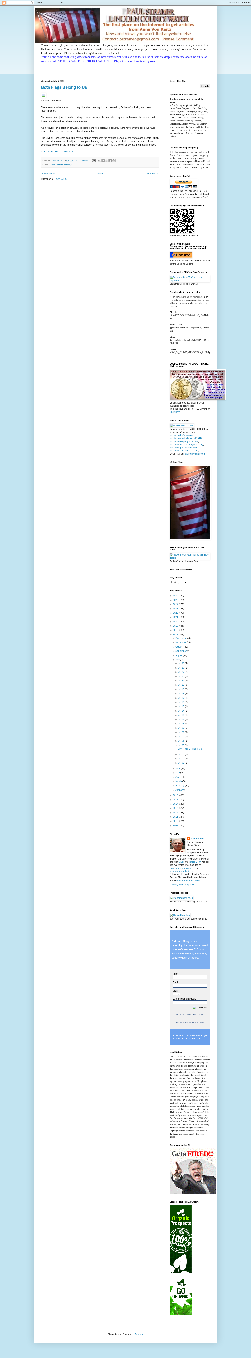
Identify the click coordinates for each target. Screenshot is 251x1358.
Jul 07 (181, 736)
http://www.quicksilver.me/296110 (186, 438)
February (180, 785)
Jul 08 (181, 732)
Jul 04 (181, 754)
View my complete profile (182, 884)
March (178, 781)
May (177, 772)
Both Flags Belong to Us (64, 87)
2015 (176, 799)
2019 (176, 626)
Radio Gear (194, 862)
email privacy (197, 1014)
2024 (176, 604)
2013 (176, 808)
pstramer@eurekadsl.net (182, 871)
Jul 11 (181, 723)
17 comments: (82, 160)
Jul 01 (181, 763)
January (179, 790)
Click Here (175, 412)
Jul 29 (181, 667)
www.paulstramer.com (180, 868)
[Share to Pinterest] (114, 160)
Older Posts (152, 173)
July (177, 659)
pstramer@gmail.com (194, 453)
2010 (176, 821)
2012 (176, 812)
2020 (176, 621)
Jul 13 (181, 715)
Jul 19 (181, 689)
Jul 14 (181, 711)
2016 (176, 795)
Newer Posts (48, 173)
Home (100, 173)
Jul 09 (181, 728)
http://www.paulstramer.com (183, 447)
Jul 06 (181, 741)
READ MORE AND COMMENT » (57, 151)
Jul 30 (181, 663)
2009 (176, 825)
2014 (176, 804)
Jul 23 (181, 685)
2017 (176, 634)
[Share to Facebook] (110, 160)
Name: (176, 973)
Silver (181, 862)
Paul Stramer (198, 838)
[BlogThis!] (103, 160)
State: (175, 991)
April (178, 777)
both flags (68, 165)
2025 (176, 600)
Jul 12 (181, 719)
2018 (176, 630)
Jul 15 (181, 706)
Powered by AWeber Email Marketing (190, 1022)
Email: (176, 982)
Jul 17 (181, 698)
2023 (176, 608)
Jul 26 (181, 676)
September (181, 651)
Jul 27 (181, 672)
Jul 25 (181, 680)
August (179, 655)
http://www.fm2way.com (181, 435)
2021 (176, 617)
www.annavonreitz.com (188, 880)
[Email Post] (93, 160)
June (178, 768)
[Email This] (100, 160)
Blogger (139, 1334)
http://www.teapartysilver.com (184, 441)
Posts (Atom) (61, 179)
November (181, 642)
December (181, 638)
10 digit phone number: (184, 999)
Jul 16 (181, 702)
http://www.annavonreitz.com (184, 450)
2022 (176, 613)
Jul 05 (181, 745)
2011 (176, 817)
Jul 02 (181, 758)
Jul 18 (181, 693)
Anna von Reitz (56, 165)
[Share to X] (107, 160)
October (179, 647)
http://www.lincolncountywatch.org (186, 444)
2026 (176, 595)
